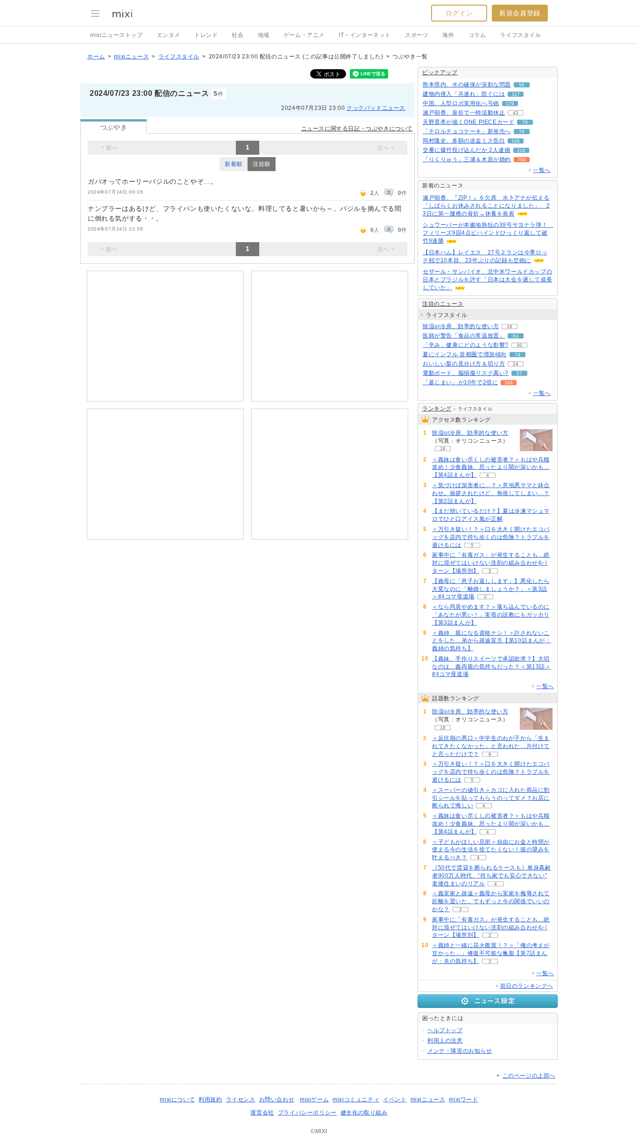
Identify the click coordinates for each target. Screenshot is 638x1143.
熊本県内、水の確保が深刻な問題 (467, 84)
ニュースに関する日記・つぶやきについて (357, 128)
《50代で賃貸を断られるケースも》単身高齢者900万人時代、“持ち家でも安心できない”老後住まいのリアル (491, 875)
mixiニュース (131, 56)
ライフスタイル (520, 35)
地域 (263, 35)
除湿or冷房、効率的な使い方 (461, 326)
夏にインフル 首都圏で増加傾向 (465, 354)
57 (519, 373)
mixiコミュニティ (356, 1099)
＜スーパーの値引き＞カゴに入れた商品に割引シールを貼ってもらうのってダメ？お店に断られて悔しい (491, 798)
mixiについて (177, 1099)
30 (519, 345)
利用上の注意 (445, 1040)
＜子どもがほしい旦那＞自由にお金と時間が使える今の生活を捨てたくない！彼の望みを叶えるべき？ (491, 850)
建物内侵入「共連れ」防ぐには (464, 94)
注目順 (261, 164)
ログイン (459, 13)
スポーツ (416, 35)
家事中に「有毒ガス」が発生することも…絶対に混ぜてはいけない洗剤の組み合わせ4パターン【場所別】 (491, 563)
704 (521, 159)
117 (516, 94)
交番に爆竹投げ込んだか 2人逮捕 (466, 150)
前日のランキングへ (526, 986)
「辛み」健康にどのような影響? (466, 345)
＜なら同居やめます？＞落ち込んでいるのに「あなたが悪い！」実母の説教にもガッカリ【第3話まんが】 (491, 615)
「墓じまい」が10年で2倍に (460, 382)
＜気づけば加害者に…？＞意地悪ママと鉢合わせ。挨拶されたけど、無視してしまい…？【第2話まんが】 (491, 493)
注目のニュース (442, 304)
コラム (477, 35)
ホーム (96, 56)
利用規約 (210, 1099)
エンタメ (168, 35)
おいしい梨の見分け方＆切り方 (464, 363)
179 (510, 103)
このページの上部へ (529, 1075)
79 (525, 122)
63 (515, 335)
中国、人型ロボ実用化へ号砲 (461, 103)
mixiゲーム (314, 1099)
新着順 (233, 164)
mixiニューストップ (116, 35)
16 (509, 326)
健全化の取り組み (364, 1112)
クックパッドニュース (376, 108)
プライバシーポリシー (307, 1112)
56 (522, 84)
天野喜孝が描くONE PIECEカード (468, 122)
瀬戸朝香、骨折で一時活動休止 (464, 112)
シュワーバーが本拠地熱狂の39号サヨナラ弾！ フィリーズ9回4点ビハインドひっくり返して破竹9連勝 (488, 233)
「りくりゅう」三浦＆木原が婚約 (467, 159)
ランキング (437, 408)
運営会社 (262, 1112)
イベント (394, 1099)
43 (515, 112)
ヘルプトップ (445, 1030)
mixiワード (463, 1099)
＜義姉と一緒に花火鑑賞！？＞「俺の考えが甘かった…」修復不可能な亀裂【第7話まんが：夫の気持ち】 (491, 953)
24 (515, 364)
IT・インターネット (365, 35)
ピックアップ (440, 72)
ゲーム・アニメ (304, 35)
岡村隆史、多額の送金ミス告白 (464, 140)
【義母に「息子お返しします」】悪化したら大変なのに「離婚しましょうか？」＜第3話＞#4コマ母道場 (491, 589)
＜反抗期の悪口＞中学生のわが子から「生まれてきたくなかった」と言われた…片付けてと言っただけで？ (491, 746)
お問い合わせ (277, 1099)
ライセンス (240, 1099)
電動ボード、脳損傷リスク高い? (466, 373)
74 (517, 354)
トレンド (206, 35)
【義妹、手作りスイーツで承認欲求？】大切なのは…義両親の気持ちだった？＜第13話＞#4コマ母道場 (491, 666)
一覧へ (542, 170)
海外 (448, 35)
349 (508, 382)
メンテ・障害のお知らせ (459, 1051)
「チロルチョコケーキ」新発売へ (467, 131)
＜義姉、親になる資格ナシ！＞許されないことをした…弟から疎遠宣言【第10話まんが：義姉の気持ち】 (491, 641)
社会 (237, 35)
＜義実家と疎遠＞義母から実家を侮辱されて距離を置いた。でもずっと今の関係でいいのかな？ (491, 901)
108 (515, 141)
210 (521, 150)
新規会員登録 (519, 13)
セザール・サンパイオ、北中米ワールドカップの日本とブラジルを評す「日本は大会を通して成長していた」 (487, 279)
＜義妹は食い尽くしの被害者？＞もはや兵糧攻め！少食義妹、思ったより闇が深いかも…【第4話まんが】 (491, 467)
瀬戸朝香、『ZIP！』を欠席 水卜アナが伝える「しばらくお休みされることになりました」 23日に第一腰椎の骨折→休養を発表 (486, 205)
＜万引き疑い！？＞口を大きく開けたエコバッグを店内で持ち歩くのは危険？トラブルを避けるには (491, 537)
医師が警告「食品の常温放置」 (464, 335)
